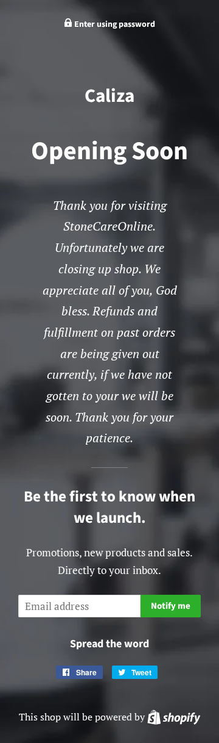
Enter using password (113, 24)
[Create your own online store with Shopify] (173, 716)
